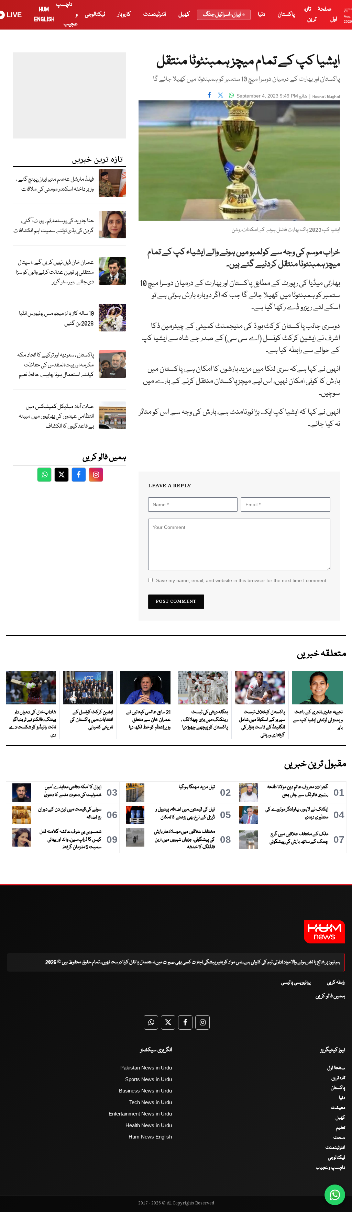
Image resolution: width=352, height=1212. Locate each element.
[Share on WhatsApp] (231, 95)
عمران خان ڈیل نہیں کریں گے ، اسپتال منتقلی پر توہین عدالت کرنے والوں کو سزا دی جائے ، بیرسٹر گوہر (55, 272)
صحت (339, 1138)
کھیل (184, 14)
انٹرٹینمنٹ (154, 14)
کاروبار (124, 14)
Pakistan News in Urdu (146, 1068)
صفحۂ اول (336, 1068)
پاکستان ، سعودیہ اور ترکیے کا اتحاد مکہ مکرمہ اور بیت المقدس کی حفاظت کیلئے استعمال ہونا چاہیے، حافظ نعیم (55, 365)
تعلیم (340, 1128)
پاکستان (286, 14)
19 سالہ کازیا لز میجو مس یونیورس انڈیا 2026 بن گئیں (56, 318)
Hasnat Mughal (326, 96)
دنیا (261, 14)
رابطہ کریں (336, 982)
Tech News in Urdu (150, 1102)
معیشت (338, 1108)
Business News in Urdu (145, 1091)
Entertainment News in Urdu (140, 1114)
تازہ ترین (338, 1078)
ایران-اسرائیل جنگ (222, 14)
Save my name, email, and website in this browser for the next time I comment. (242, 580)
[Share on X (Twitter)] (220, 95)
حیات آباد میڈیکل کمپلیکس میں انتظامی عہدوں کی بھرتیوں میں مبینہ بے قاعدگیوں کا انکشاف (56, 417)
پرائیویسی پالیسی (296, 982)
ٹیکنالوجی (95, 14)
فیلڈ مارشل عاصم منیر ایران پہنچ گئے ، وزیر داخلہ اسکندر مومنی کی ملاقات (55, 184)
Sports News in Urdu (148, 1079)
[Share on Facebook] (209, 95)
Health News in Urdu (148, 1125)
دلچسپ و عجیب (330, 1167)
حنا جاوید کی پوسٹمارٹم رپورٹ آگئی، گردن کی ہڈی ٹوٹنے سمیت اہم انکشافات (53, 226)
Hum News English (150, 1137)
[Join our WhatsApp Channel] (334, 1195)
